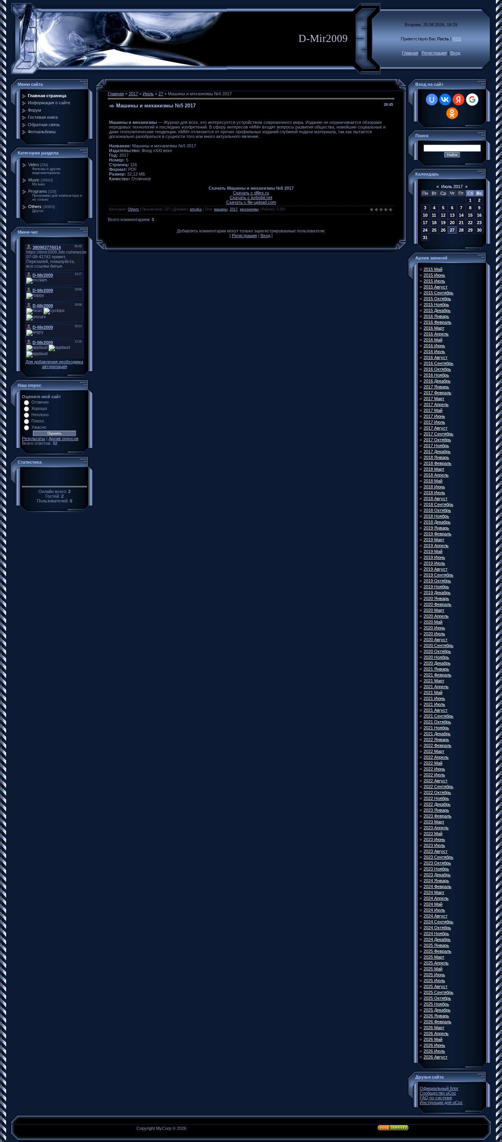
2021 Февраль (437, 675)
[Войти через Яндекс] (458, 99)
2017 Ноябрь (436, 445)
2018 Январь (436, 457)
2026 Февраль (437, 1021)
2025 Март (434, 957)
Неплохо (40, 414)
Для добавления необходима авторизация (54, 364)
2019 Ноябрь (436, 586)
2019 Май (433, 551)
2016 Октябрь (437, 369)
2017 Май (433, 410)
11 (434, 215)
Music (34, 180)
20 (452, 222)
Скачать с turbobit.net (251, 197)
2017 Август (435, 428)
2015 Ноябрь (436, 304)
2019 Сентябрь (438, 575)
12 (443, 215)
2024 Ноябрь (436, 933)
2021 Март (434, 680)
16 (479, 215)
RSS (457, 38)
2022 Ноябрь (436, 798)
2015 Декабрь (437, 310)
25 (434, 230)
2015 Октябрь (437, 298)
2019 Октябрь (437, 580)
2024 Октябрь (437, 927)
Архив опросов (63, 438)
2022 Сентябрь (438, 786)
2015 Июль (434, 281)
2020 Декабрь (437, 663)
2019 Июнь (434, 557)
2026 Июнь (434, 1045)
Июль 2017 (452, 186)
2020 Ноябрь (436, 657)
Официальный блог (439, 1088)
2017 (133, 93)
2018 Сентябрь (438, 504)
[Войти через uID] (432, 99)
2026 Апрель (436, 1033)
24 (425, 230)
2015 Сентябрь (438, 292)
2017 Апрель (436, 404)
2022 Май (433, 763)
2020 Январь (436, 598)
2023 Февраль (437, 816)
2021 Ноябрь (436, 727)
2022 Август (435, 780)
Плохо (37, 421)
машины (220, 209)
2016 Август (435, 357)
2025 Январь (436, 945)
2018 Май (433, 481)
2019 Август (435, 569)
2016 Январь (436, 316)
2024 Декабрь (437, 939)
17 (425, 222)
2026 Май (433, 1039)
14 (461, 215)
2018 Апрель (436, 475)
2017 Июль (434, 422)
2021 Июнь (434, 698)
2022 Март (434, 751)
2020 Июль (434, 633)
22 (470, 222)
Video (33, 164)
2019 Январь (436, 528)
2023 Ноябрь (436, 868)
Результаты (33, 438)
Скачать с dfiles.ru (251, 192)
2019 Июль (434, 563)
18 (434, 222)
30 (479, 230)
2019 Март (434, 539)
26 (443, 230)
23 (479, 222)
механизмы (249, 209)
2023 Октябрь (437, 863)
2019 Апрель (436, 545)
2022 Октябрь (437, 792)
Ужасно (38, 427)
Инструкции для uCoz (441, 1102)
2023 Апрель (436, 827)
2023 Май (433, 833)
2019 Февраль (437, 533)
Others (35, 206)
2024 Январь (436, 880)
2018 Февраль (437, 463)
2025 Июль (434, 980)
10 (425, 215)
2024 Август (435, 916)
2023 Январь (436, 810)
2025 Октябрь (437, 998)
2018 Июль (434, 492)
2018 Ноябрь (436, 516)
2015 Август (435, 287)
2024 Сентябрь (438, 921)
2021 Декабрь (437, 733)
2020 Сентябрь (438, 645)
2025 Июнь (434, 974)
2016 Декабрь (437, 381)
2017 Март (434, 398)
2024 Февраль (437, 886)
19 (443, 222)
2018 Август (435, 498)
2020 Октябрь (437, 651)
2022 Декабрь (437, 804)
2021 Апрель (436, 686)
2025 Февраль (437, 951)
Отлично (40, 402)
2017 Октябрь (437, 439)
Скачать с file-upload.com (251, 202)
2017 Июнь (434, 416)
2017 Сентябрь (438, 433)
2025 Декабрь (437, 1010)
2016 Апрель (436, 334)
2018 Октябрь (437, 510)
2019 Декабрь (437, 592)
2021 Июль (434, 704)
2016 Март (434, 328)
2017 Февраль (437, 392)
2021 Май (433, 692)
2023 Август (435, 851)
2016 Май (433, 339)
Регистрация (434, 53)
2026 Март (434, 1027)
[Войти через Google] (472, 99)
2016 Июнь (434, 345)
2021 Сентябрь (438, 716)
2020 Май (433, 622)
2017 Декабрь (437, 451)
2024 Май (433, 904)
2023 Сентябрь (438, 857)
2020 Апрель (436, 616)
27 (160, 93)
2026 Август (435, 1057)
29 (470, 230)
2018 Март (434, 469)
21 (461, 222)
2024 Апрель (436, 898)
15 (470, 215)
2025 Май (433, 968)
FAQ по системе (436, 1097)
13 (452, 215)
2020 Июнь (434, 627)
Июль (148, 93)
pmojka (196, 209)
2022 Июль (434, 774)
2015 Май (433, 269)
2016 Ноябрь (436, 375)
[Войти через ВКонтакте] (445, 99)
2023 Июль (434, 845)
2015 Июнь (434, 275)
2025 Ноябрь (436, 1004)
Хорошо (39, 408)
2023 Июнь (434, 839)
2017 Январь (436, 386)
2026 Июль (434, 1051)
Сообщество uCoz (438, 1093)
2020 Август (435, 639)
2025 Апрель (436, 963)
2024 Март (434, 892)
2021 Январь (436, 669)
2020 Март (434, 610)
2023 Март (434, 821)
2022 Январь (436, 739)
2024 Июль (434, 910)
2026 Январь (436, 1015)
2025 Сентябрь (438, 992)
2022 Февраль (437, 745)
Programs (37, 191)
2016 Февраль (437, 322)
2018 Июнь (434, 486)
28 (461, 230)
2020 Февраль (437, 604)
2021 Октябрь (437, 722)
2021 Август (435, 710)
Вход (455, 53)
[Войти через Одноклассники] (452, 113)
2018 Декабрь (437, 522)
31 (425, 237)
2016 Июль (434, 351)
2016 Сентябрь (438, 363)
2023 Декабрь (437, 874)
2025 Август (435, 986)
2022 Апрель (436, 757)
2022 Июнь (434, 769)
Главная (410, 53)
